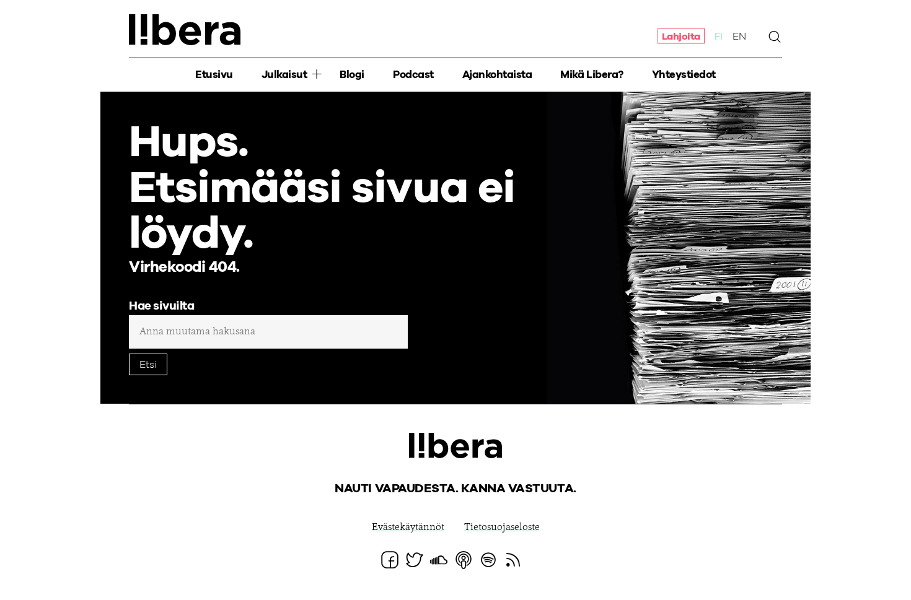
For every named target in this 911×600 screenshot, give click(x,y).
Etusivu (214, 74)
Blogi (352, 74)
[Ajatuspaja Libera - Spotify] (488, 560)
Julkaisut (284, 74)
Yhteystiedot (684, 74)
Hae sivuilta (161, 306)
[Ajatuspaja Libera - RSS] (513, 560)
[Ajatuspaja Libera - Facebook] (390, 560)
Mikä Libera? (591, 74)
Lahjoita (681, 36)
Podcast (413, 74)
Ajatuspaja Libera (184, 29)
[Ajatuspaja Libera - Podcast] (463, 560)
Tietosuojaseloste (502, 528)
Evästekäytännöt (408, 528)
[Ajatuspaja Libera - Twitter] (415, 560)
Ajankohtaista (497, 74)
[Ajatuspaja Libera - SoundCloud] (439, 560)
